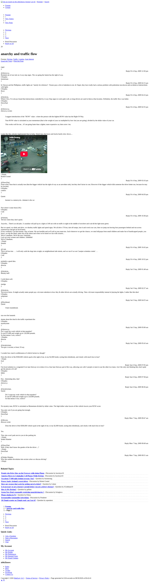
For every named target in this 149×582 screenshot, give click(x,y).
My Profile (9, 552)
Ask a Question (10, 536)
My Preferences (10, 554)
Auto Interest (29, 59)
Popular (8, 15)
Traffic (15, 59)
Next (7, 38)
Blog (7, 568)
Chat (7, 542)
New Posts (9, 23)
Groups (7, 7)
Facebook (8, 572)
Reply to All (9, 43)
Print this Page (19, 61)
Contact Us (9, 574)
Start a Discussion (11, 538)
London (21, 59)
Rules (7, 567)
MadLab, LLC (19, 578)
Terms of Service (32, 578)
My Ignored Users (11, 556)
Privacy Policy (44, 578)
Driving (9, 59)
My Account (9, 550)
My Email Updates (11, 558)
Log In (33, 2)
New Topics (9, 19)
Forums (7, 5)
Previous (8, 30)
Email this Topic (6, 61)
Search (47, 2)
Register (40, 2)
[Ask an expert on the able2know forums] (15, 2)
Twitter (7, 570)
